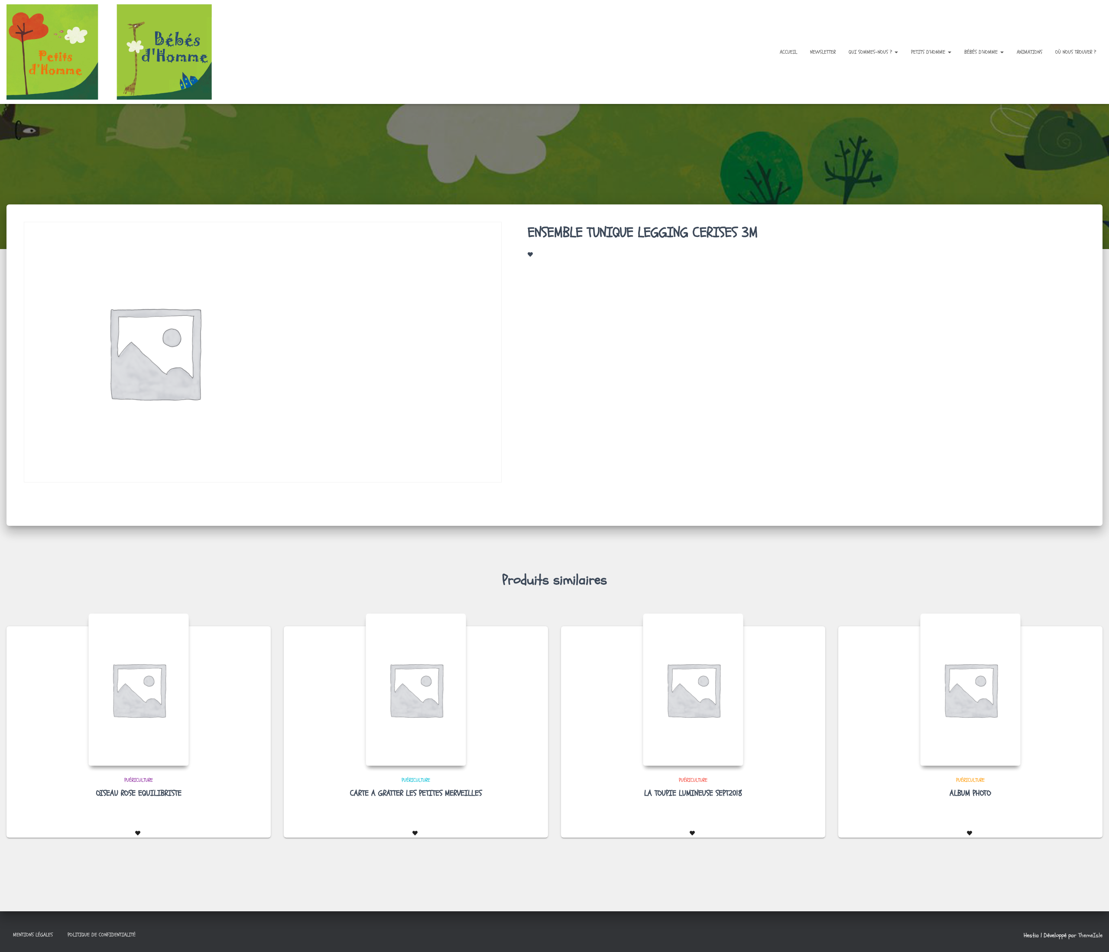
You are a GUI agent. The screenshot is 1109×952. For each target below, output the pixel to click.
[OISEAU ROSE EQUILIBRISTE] (138, 689)
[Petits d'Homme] (116, 52)
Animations (1029, 52)
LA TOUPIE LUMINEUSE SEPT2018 (693, 793)
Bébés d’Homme (981, 52)
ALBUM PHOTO (970, 793)
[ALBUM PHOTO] (970, 689)
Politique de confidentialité (102, 934)
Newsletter (823, 52)
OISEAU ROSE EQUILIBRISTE (139, 793)
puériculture (138, 780)
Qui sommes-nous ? (871, 52)
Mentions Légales (33, 934)
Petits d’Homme (929, 52)
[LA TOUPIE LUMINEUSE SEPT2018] (693, 689)
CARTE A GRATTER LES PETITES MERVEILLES (416, 793)
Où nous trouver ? (1075, 52)
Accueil (788, 52)
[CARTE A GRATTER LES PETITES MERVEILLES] (416, 689)
